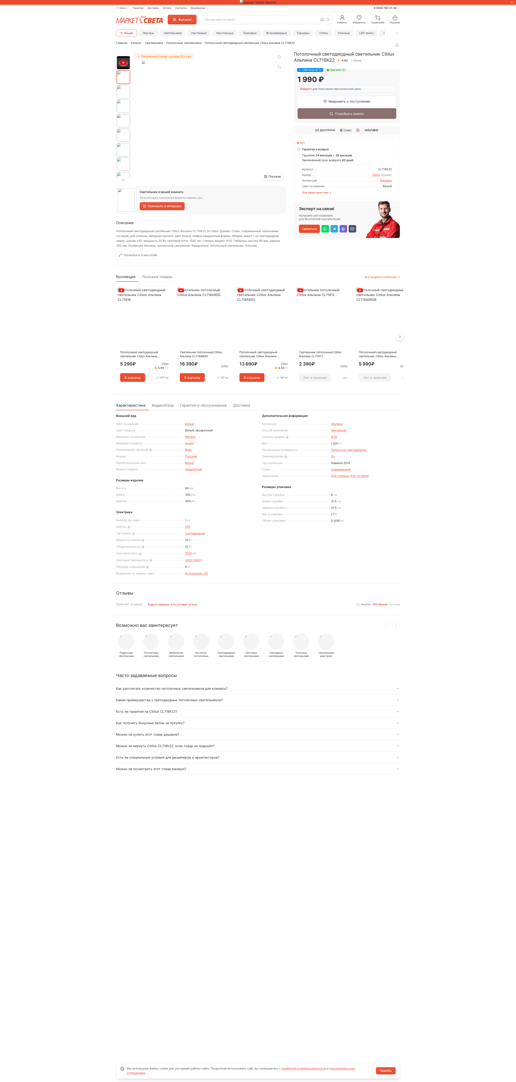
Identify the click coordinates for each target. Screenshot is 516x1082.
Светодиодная (195, 533)
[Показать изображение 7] (123, 164)
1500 (188, 553)
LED (187, 526)
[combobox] (266, 19)
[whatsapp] (325, 229)
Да (333, 456)
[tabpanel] (258, 336)
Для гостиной (359, 476)
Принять (386, 1070)
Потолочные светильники (183, 43)
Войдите (306, 88)
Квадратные (193, 469)
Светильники (173, 33)
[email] (352, 229)
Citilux (376, 175)
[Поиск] (328, 20)
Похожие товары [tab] (157, 277)
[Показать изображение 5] (123, 135)
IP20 (334, 436)
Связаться (309, 229)
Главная (121, 43)
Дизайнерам (197, 7)
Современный (341, 469)
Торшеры (303, 33)
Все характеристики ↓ (317, 192)
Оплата (167, 7)
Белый (189, 424)
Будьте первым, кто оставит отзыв (172, 604)
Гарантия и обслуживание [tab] (203, 405)
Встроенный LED (196, 573)
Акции (128, 33)
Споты (323, 33)
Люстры (148, 33)
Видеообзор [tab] (163, 405)
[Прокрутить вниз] (123, 180)
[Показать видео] (123, 63)
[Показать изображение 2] (123, 92)
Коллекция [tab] (125, 277)
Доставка (153, 7)
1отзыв (356, 60)
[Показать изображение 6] (123, 150)
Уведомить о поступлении (349, 101)
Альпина (386, 180)
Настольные (224, 33)
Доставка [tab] (241, 405)
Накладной (338, 430)
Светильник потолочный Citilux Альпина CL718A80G (201, 354)
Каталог (136, 43)
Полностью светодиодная (349, 450)
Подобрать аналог (349, 114)
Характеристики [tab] (131, 405)
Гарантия (138, 7)
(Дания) (386, 175)
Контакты (180, 7)
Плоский (191, 456)
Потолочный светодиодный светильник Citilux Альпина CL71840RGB (377, 354)
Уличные (344, 33)
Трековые (250, 33)
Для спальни (340, 476)
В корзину (133, 378)
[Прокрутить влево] (390, 33)
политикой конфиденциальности (304, 1068)
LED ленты (366, 33)
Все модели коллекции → (382, 277)
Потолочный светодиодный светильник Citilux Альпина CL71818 (139, 354)
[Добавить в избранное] (279, 57)
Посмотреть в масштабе (140, 255)
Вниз (188, 449)
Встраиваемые (276, 33)
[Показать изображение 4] (123, 121)
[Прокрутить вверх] (123, 53)
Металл (190, 436)
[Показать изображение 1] (123, 77)
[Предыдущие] (386, 625)
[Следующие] (396, 625)
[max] (343, 229)
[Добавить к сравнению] (279, 67)
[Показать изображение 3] (123, 106)
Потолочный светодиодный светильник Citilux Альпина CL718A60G (258, 354)
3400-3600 (193, 560)
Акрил (189, 443)
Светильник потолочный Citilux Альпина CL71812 (320, 354)
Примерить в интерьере (164, 206)
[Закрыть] (512, 2)
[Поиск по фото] (322, 20)
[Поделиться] (397, 45)
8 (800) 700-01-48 (385, 7)
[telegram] (334, 229)
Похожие (274, 176)
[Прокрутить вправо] (397, 33)
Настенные (199, 33)
